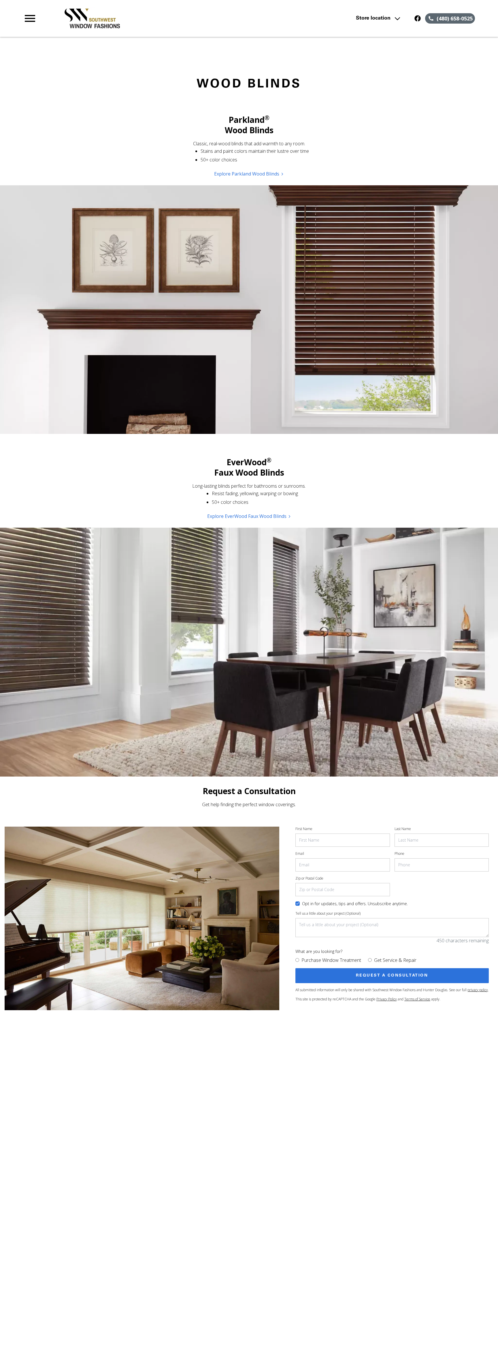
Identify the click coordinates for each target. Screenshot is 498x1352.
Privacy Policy (386, 999)
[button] (30, 18)
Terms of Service (417, 999)
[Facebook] (417, 18)
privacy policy (477, 989)
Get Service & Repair (395, 960)
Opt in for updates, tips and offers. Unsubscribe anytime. (355, 903)
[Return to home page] (142, 18)
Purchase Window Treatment (331, 960)
